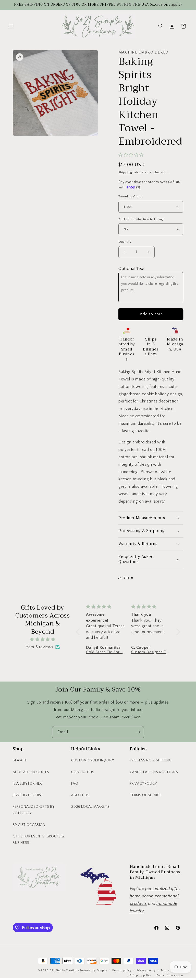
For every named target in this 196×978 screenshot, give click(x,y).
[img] (42, 639)
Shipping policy (140, 975)
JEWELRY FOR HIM (27, 795)
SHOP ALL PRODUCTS (31, 772)
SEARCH (19, 760)
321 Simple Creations (64, 970)
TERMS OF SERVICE (146, 795)
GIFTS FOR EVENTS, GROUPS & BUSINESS (38, 839)
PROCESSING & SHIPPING (151, 760)
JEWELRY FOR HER (27, 784)
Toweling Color (130, 196)
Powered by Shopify (93, 970)
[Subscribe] (138, 732)
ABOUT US (80, 795)
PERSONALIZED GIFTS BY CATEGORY (33, 810)
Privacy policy (146, 970)
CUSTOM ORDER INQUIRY (92, 760)
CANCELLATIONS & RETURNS (154, 772)
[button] (10, 26)
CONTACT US (82, 772)
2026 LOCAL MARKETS (90, 807)
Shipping (125, 172)
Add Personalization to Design (141, 219)
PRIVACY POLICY (143, 784)
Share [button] (128, 578)
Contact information (169, 975)
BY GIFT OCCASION (29, 825)
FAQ (74, 784)
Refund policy (121, 970)
